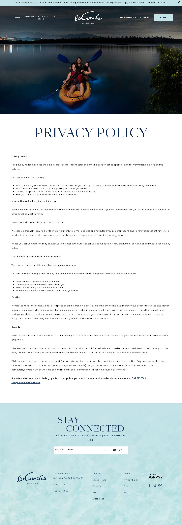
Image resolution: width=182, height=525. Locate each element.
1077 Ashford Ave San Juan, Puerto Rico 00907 (68, 475)
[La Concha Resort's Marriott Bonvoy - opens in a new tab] (156, 476)
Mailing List (98, 498)
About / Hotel (99, 480)
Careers (97, 486)
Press (127, 473)
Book (163, 17)
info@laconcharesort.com (26, 382)
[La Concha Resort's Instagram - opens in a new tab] (155, 485)
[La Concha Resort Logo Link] (88, 17)
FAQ (126, 492)
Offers (145, 17)
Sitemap (128, 486)
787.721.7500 (139, 378)
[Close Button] (179, 2)
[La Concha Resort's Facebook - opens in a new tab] (150, 485)
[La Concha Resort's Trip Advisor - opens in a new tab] (160, 485)
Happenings (128, 17)
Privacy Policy (131, 480)
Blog (95, 492)
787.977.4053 (61, 491)
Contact (97, 473)
